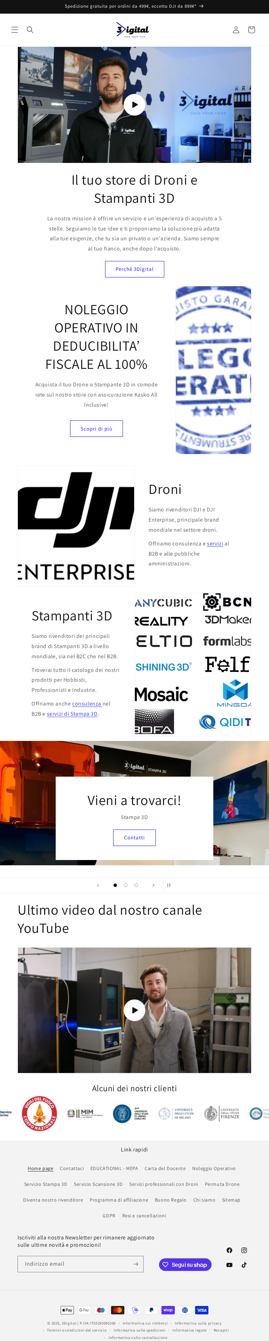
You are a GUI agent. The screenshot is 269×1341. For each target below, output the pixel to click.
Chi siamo (204, 1200)
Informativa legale (189, 1330)
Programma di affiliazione (119, 1200)
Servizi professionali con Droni (163, 1184)
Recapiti (221, 1330)
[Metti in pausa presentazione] (171, 885)
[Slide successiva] (153, 885)
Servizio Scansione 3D (98, 1184)
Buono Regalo (171, 1200)
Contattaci (72, 1168)
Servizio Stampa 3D (46, 1184)
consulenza (87, 703)
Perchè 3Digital (135, 269)
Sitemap (231, 1200)
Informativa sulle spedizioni (139, 1330)
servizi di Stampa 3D (72, 713)
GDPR (109, 1215)
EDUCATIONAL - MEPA (114, 1168)
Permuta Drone (222, 1184)
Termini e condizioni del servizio (76, 1330)
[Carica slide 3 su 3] (136, 885)
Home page (40, 1168)
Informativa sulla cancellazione (138, 1337)
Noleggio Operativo (214, 1168)
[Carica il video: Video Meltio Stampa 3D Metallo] (134, 1010)
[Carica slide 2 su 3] (125, 885)
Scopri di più (96, 428)
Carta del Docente (165, 1168)
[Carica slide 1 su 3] (115, 885)
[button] (14, 29)
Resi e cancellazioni (144, 1215)
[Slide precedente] (98, 885)
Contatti (134, 837)
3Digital (69, 1323)
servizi (215, 543)
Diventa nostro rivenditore (53, 1200)
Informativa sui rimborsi (145, 1323)
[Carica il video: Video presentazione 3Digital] (134, 105)
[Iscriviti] (135, 1264)
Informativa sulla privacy (198, 1323)
